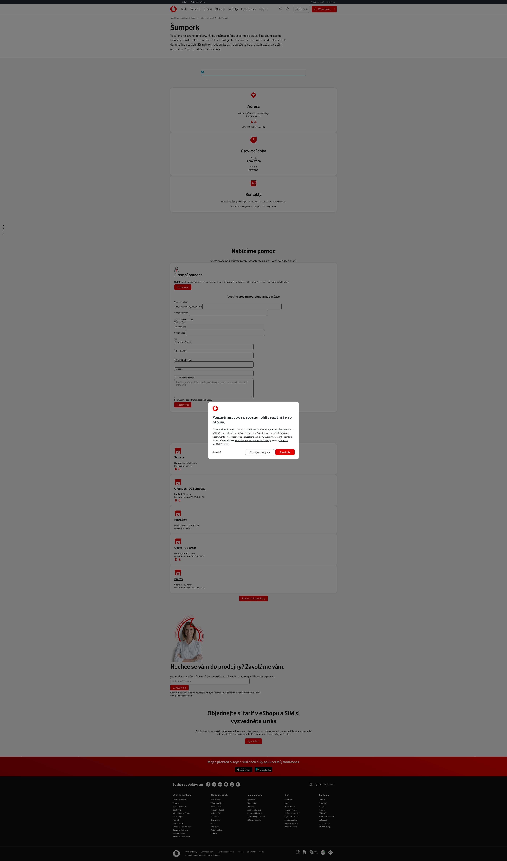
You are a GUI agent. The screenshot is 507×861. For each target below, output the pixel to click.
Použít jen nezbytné (259, 452)
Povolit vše (285, 452)
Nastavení (217, 452)
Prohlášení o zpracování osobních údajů (253, 440)
